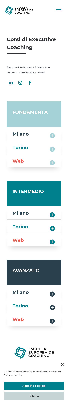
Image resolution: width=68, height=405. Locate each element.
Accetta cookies (34, 386)
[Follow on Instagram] (20, 83)
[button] (62, 364)
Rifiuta (34, 396)
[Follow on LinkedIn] (11, 83)
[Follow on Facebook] (30, 83)
